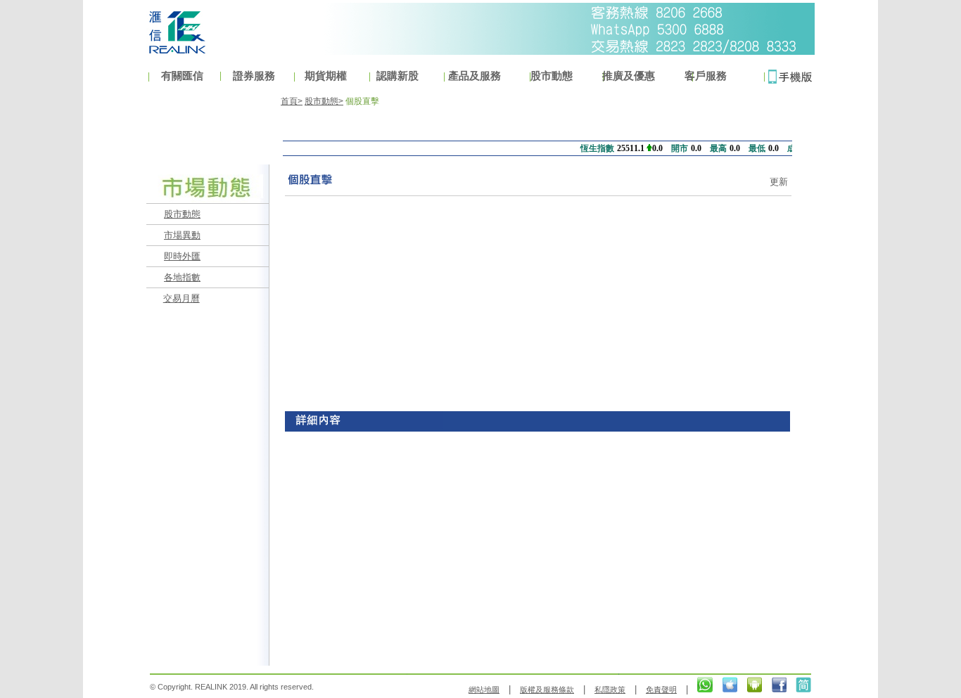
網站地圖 (484, 689)
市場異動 (182, 235)
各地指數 (182, 277)
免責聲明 (661, 689)
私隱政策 (609, 689)
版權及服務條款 (547, 689)
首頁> (292, 101)
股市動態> (324, 101)
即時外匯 (182, 256)
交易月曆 (181, 298)
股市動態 (182, 214)
